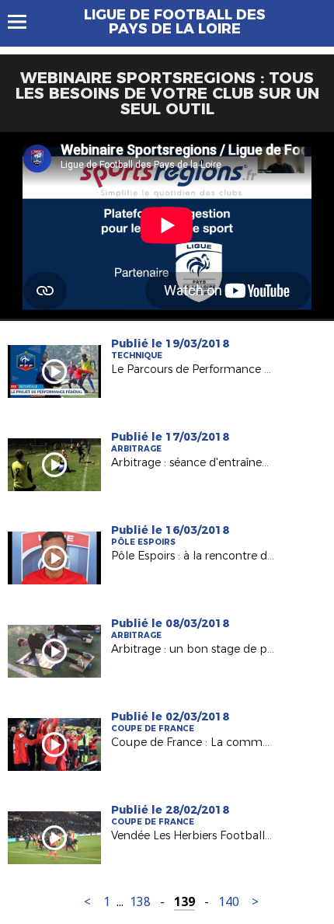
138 (140, 901)
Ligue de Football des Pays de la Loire (175, 21)
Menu (24, 21)
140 (228, 901)
